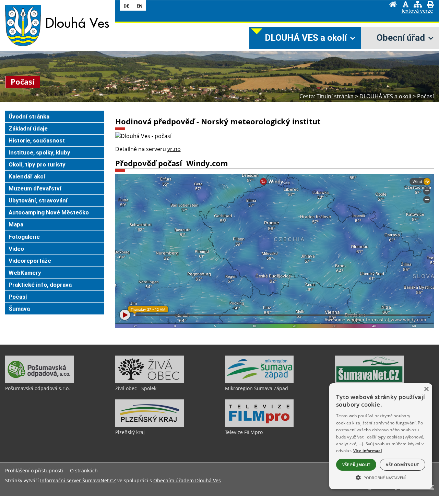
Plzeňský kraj (130, 432)
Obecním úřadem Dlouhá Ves (187, 480)
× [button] (426, 389)
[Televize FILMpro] (259, 425)
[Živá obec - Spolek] (149, 381)
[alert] (380, 436)
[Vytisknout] (430, 5)
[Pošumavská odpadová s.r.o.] (39, 381)
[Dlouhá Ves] (22, 25)
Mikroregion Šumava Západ (256, 388)
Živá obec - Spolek (135, 388)
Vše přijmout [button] (356, 464)
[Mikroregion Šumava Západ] (259, 381)
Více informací (367, 450)
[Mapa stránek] (418, 5)
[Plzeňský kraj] (149, 425)
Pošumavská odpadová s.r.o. (37, 388)
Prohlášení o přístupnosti (34, 470)
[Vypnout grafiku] (405, 5)
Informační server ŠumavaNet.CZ (78, 480)
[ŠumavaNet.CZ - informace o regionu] (369, 381)
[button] (380, 477)
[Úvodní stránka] (393, 5)
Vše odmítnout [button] (402, 464)
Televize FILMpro (244, 432)
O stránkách (84, 470)
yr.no (174, 149)
